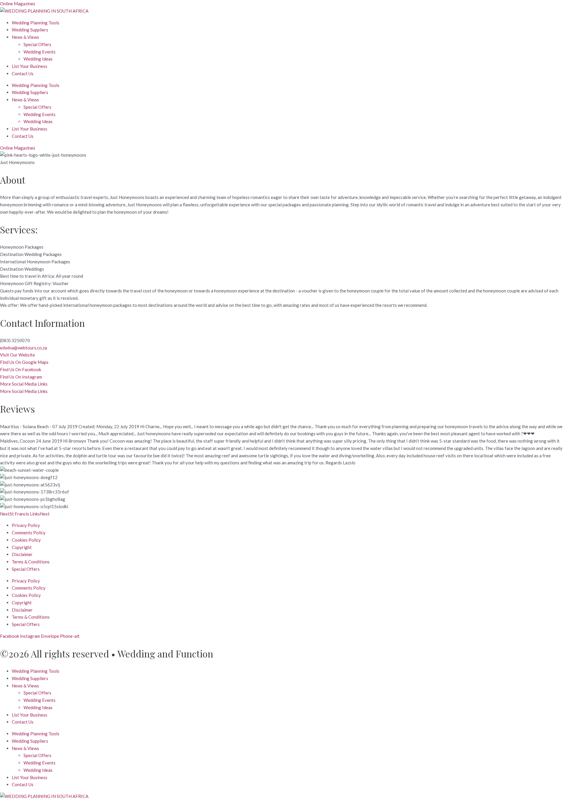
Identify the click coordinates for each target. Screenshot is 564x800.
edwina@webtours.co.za (23, 347)
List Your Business (29, 66)
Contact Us (22, 73)
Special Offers (37, 44)
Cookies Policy (26, 540)
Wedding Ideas (38, 58)
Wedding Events (40, 51)
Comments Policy (29, 532)
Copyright (22, 547)
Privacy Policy (26, 525)
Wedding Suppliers (30, 29)
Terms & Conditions (31, 561)
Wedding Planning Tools (35, 22)
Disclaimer (22, 554)
